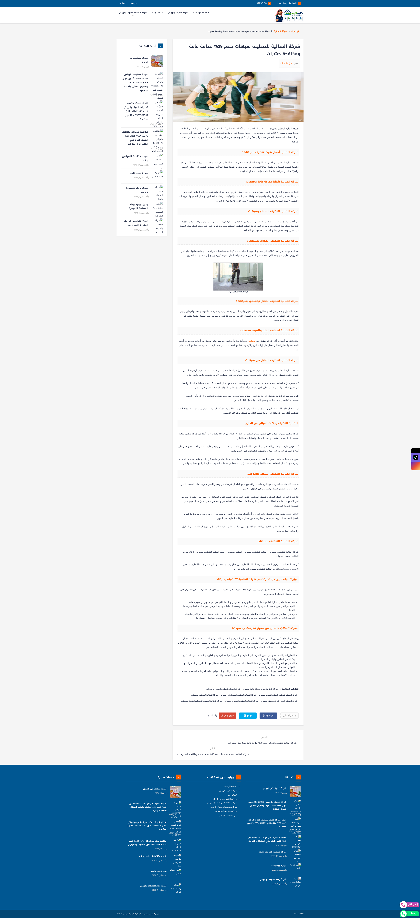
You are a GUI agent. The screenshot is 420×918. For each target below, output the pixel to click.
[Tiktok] (415, 457)
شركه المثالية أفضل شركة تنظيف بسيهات (279, 701)
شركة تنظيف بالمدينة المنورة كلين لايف (136, 223)
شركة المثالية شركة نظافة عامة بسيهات (260, 689)
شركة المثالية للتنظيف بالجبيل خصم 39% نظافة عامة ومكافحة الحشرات (214, 754)
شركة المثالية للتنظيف (283, 541)
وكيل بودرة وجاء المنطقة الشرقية (138, 206)
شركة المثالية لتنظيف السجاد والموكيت (223, 689)
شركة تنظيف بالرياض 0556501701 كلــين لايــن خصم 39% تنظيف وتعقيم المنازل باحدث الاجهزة (135, 82)
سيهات (252, 341)
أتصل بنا (122, 3)
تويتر (249, 715)
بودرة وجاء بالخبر (138, 173)
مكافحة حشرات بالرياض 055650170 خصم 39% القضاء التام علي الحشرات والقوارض (135, 138)
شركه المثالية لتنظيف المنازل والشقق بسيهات (201, 701)
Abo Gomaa (299, 914)
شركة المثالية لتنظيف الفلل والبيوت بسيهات (278, 695)
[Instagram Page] (415, 466)
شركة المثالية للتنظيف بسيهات (204, 695)
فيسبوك (269, 715)
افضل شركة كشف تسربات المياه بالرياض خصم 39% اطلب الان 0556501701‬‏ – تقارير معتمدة (136, 111)
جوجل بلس (228, 715)
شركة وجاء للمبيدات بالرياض (137, 190)
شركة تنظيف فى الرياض (138, 60)
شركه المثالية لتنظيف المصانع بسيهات (241, 701)
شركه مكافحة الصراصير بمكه (135, 158)
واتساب (213, 715)
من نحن (133, 3)
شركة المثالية (280, 31)
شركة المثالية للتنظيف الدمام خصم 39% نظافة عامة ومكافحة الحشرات (262, 743)
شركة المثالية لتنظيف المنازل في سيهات (238, 695)
